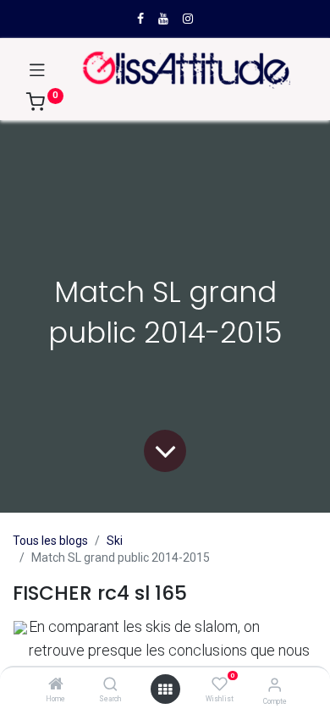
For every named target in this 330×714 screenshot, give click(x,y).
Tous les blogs (50, 540)
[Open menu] (165, 689)
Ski (115, 540)
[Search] (110, 685)
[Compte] (275, 685)
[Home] (55, 685)
